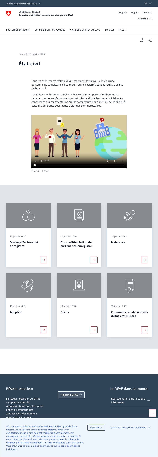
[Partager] (150, 40)
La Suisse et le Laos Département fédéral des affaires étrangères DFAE (46, 13)
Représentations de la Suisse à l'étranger (128, 400)
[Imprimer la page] (142, 40)
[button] (18, 29)
